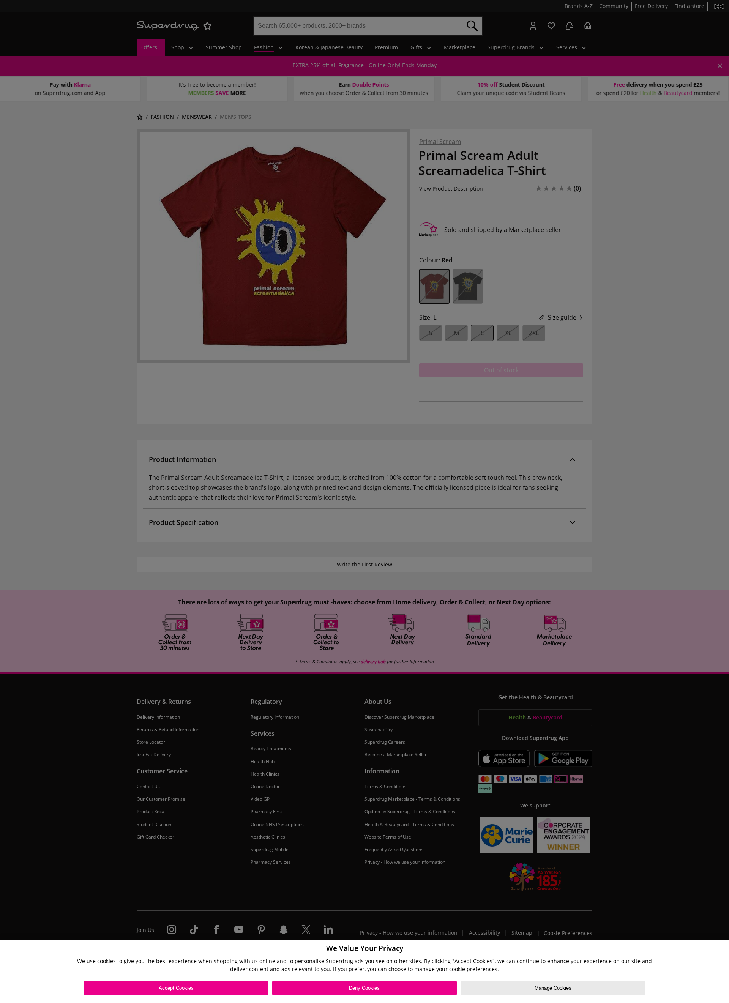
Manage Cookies (553, 988)
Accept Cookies (176, 988)
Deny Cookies (364, 988)
